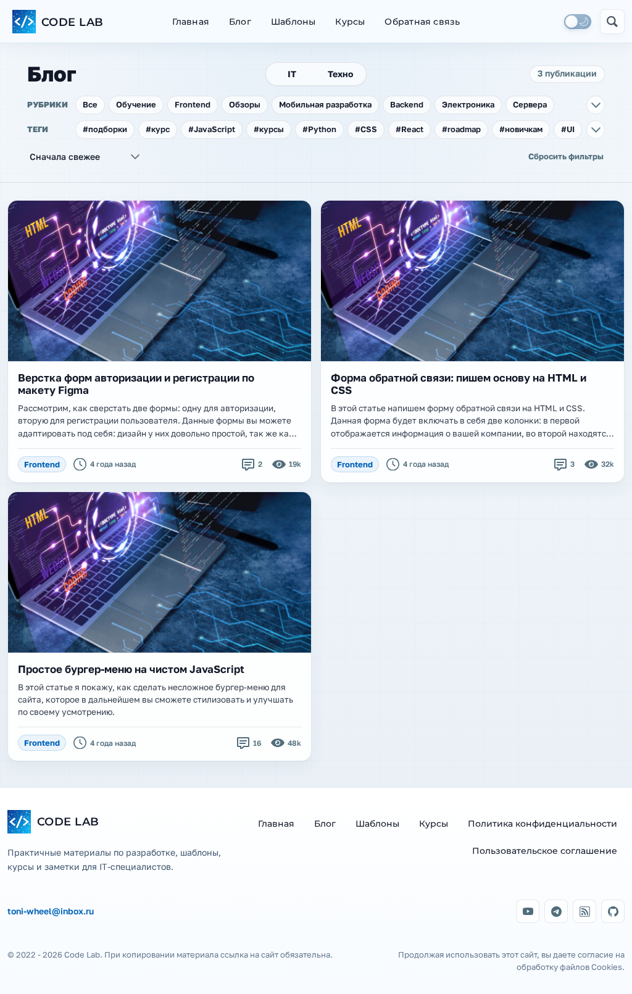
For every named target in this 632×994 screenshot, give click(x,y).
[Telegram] (556, 911)
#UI (568, 129)
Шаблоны (293, 21)
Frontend (192, 104)
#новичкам (521, 129)
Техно (340, 74)
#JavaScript (211, 129)
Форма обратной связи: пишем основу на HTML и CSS (458, 384)
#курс (158, 129)
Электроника (468, 104)
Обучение (136, 104)
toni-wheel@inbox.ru (50, 911)
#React (409, 129)
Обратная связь (422, 21)
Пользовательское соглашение (544, 850)
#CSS (366, 129)
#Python (319, 129)
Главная (190, 21)
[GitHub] (613, 911)
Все (90, 104)
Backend (406, 104)
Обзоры (244, 104)
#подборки (105, 129)
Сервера (530, 104)
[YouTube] (527, 911)
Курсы (350, 21)
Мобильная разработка (325, 104)
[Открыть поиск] (612, 21)
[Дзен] (584, 911)
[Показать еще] (595, 105)
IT (292, 74)
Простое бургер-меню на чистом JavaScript (131, 669)
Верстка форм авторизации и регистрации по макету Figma (136, 384)
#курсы (269, 129)
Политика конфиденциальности (542, 823)
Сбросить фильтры (566, 156)
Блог (240, 21)
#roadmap (461, 129)
